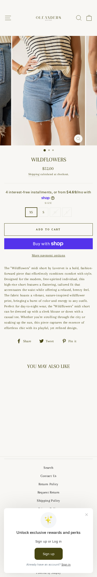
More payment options (48, 255)
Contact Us (48, 476)
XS (31, 212)
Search (48, 467)
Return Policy (48, 484)
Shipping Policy (48, 500)
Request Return (49, 492)
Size (48, 203)
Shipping (34, 174)
